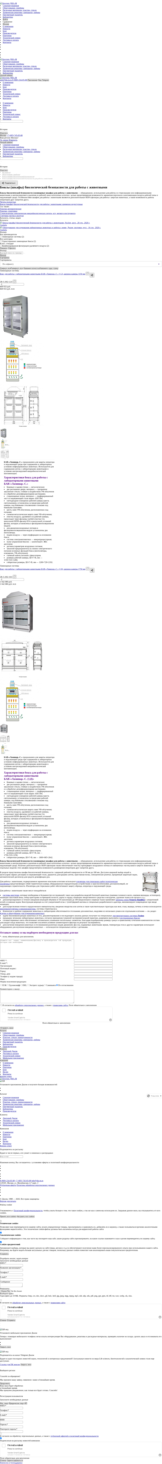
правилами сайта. (60, 1005)
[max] (4, 52)
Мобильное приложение (13, 1058)
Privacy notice (155, 1096)
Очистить (3, 133)
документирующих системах (128, 916)
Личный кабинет (6, 75)
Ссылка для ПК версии (10, 1364)
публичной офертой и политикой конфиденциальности (75, 1436)
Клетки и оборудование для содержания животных (22, 913)
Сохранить (4, 1254)
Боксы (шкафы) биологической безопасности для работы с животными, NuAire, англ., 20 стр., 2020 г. (46, 223)
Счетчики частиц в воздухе (12, 216)
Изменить (13, 140)
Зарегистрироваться (15, 1460)
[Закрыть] (0, 1207)
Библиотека (8, 17)
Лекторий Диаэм (10, 1051)
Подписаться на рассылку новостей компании (20, 1441)
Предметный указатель (13, 15)
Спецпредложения (11, 6)
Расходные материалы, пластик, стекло (20, 10)
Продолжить (5, 1383)
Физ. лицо (4, 1403)
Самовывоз (51, 985)
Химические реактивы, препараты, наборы (21, 12)
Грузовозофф (14, 985)
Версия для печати (8, 1201)
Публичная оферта (8, 1185)
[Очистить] (1, 124)
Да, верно (4, 140)
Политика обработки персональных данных (36, 1185)
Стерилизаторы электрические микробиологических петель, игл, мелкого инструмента (37, 213)
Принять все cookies (8, 1216)
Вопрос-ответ (6, 1076)
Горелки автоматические (10, 209)
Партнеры (7, 35)
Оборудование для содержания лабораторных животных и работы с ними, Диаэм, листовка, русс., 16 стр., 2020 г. (52, 227)
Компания (4, 1060)
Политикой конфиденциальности (28, 1211)
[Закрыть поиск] (0, 126)
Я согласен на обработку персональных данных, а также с (49, 1436)
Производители (9, 33)
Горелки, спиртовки (8, 211)
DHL (25, 985)
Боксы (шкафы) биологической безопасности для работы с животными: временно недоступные (41, 204)
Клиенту (3, 1049)
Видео (5, 1072)
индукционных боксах (130, 918)
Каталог (3, 1031)
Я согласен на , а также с (35, 1005)
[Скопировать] (87, 273)
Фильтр (3, 255)
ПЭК (4, 985)
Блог (5, 31)
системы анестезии (11, 895)
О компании (8, 26)
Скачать (3, 225)
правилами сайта (58, 1303)
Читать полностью (8, 202)
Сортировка (4, 258)
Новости (6, 29)
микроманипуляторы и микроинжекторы (18, 909)
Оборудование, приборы (13, 8)
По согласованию (65, 985)
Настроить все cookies (25, 1216)
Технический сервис (12, 38)
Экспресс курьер (36, 985)
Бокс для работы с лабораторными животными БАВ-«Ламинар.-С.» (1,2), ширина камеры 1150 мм (42, 274)
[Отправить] (0, 124)
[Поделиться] (92, 275)
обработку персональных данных (29, 1005)
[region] (81, 978)
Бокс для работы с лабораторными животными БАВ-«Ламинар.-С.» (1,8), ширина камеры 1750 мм (42, 569)
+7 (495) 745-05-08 (23, 1181)
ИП (26, 1403)
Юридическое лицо (16, 1403)
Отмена (3, 1460)
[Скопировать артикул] (14, 281)
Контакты (7, 42)
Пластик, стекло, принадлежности (18, 1037)
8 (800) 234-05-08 (7, 1181)
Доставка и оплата (11, 40)
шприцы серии (130, 900)
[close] (160, 1096)
